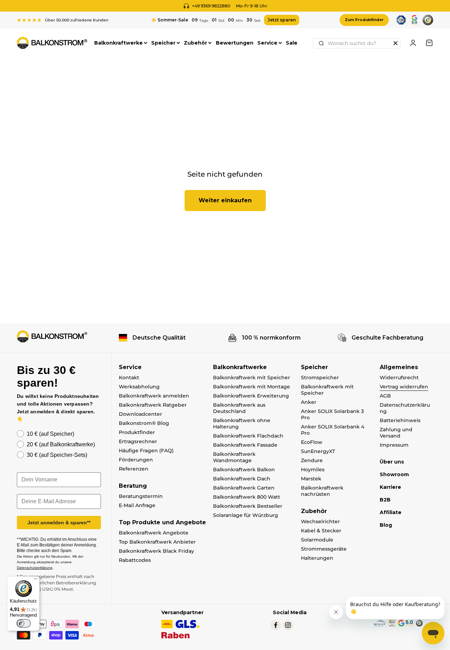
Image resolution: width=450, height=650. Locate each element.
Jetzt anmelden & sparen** (58, 522)
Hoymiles (312, 469)
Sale (291, 43)
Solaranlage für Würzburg (245, 515)
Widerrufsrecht (399, 377)
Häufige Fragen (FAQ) (146, 450)
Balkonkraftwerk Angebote (153, 533)
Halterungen (317, 558)
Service (267, 43)
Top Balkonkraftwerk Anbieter (157, 542)
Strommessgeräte (324, 549)
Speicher (163, 43)
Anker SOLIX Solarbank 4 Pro (332, 430)
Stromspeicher (320, 377)
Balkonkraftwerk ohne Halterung (241, 423)
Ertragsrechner (138, 441)
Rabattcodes (135, 560)
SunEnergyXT (318, 451)
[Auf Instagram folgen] (287, 625)
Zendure (312, 460)
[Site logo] (52, 336)
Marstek (311, 478)
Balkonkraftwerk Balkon (244, 469)
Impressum (394, 445)
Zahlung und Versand (396, 432)
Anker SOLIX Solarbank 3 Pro (332, 414)
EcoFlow (311, 442)
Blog (386, 525)
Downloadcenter (140, 414)
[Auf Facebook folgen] (275, 625)
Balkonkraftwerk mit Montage (251, 386)
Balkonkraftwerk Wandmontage (234, 457)
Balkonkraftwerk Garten (244, 488)
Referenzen (133, 469)
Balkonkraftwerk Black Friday (156, 551)
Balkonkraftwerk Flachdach (248, 436)
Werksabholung (139, 386)
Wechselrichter (320, 521)
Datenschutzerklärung (405, 408)
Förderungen (136, 460)
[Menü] (35, 580)
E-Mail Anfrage (137, 505)
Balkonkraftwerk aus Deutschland (239, 408)
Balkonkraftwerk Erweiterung (251, 396)
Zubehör (195, 43)
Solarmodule (317, 540)
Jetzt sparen (282, 19)
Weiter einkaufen (225, 200)
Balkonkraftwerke (118, 43)
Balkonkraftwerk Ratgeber (153, 405)
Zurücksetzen (395, 43)
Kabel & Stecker (321, 530)
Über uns (392, 462)
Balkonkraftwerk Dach (241, 478)
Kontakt (129, 377)
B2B (385, 500)
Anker (308, 402)
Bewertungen (234, 43)
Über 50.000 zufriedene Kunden (76, 20)
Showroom (394, 474)
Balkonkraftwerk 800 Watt (246, 497)
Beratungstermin (141, 496)
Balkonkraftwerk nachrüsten (322, 491)
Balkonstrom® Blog (144, 423)
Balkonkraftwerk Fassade (245, 445)
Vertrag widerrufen (404, 386)
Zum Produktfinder (364, 20)
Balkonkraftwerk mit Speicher (251, 377)
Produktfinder (137, 432)
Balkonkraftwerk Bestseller (247, 506)
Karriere (390, 487)
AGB (385, 396)
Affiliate (390, 512)
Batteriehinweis (400, 420)
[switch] (24, 623)
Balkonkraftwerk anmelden (154, 396)
